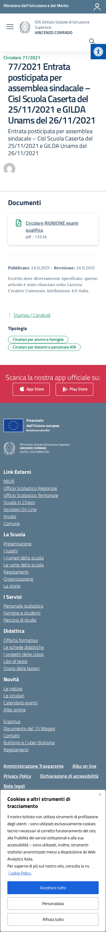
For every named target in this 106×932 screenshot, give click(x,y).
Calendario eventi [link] (21, 702)
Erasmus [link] (12, 721)
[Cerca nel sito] (92, 42)
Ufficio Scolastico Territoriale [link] (31, 495)
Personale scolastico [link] (23, 605)
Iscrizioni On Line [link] (20, 509)
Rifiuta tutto (53, 919)
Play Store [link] (78, 389)
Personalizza (53, 903)
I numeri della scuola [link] (24, 557)
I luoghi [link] (11, 550)
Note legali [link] (14, 785)
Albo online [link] (15, 709)
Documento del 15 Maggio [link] (29, 728)
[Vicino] (99, 794)
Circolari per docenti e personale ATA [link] (44, 347)
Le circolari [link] (14, 695)
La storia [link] (12, 585)
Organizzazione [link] (18, 578)
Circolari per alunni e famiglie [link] (38, 339)
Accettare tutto (53, 887)
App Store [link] (35, 389)
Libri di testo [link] (15, 661)
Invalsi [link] (10, 516)
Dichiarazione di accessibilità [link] (69, 775)
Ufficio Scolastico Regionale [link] (30, 488)
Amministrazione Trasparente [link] (34, 765)
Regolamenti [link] (16, 571)
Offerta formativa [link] (21, 640)
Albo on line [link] (84, 765)
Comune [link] (12, 523)
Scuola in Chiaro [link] (19, 502)
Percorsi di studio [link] (20, 619)
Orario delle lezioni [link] (21, 668)
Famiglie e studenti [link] (22, 612)
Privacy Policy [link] (17, 775)
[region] (53, 860)
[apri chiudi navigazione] (10, 27)
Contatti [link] (12, 735)
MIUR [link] (9, 481)
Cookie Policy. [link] (20, 873)
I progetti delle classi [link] (24, 654)
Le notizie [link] (13, 688)
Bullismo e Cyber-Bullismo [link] (29, 742)
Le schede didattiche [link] (24, 647)
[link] (98, 51)
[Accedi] (97, 7)
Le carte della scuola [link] (24, 564)
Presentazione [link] (18, 543)
